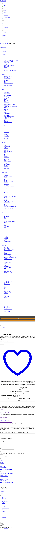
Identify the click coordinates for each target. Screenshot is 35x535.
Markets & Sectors (4, 506)
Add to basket (2, 344)
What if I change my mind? (4, 409)
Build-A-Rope (4, 54)
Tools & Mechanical (5, 192)
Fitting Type (2, 342)
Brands (5, 29)
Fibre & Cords (6, 15)
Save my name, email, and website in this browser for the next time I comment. (12, 453)
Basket (3, 49)
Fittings (5, 10)
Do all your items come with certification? (6, 422)
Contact (3, 37)
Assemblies (6, 7)
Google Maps (2, 491)
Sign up (1, 525)
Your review (2, 448)
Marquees (5, 32)
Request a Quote (4, 51)
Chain (5, 12)
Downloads (3, 36)
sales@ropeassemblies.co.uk (4, 43)
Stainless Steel (6, 27)
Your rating (2, 441)
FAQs (3, 509)
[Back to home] (3, 1)
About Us (3, 512)
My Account (3, 45)
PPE (5, 22)
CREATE (6, 528)
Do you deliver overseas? (3, 417)
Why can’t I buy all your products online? (6, 412)
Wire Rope (5, 5)
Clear (15, 342)
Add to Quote (7, 344)
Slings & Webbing (7, 17)
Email (1, 451)
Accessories (3, 232)
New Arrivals (4, 35)
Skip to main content (3, 0)
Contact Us (3, 513)
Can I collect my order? (3, 430)
